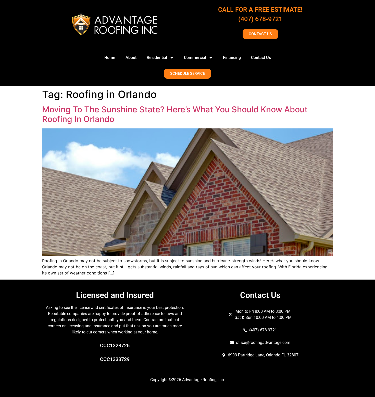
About (131, 57)
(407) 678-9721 (260, 19)
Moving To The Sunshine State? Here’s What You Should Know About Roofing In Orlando (175, 114)
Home (109, 57)
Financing (232, 57)
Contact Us (261, 57)
